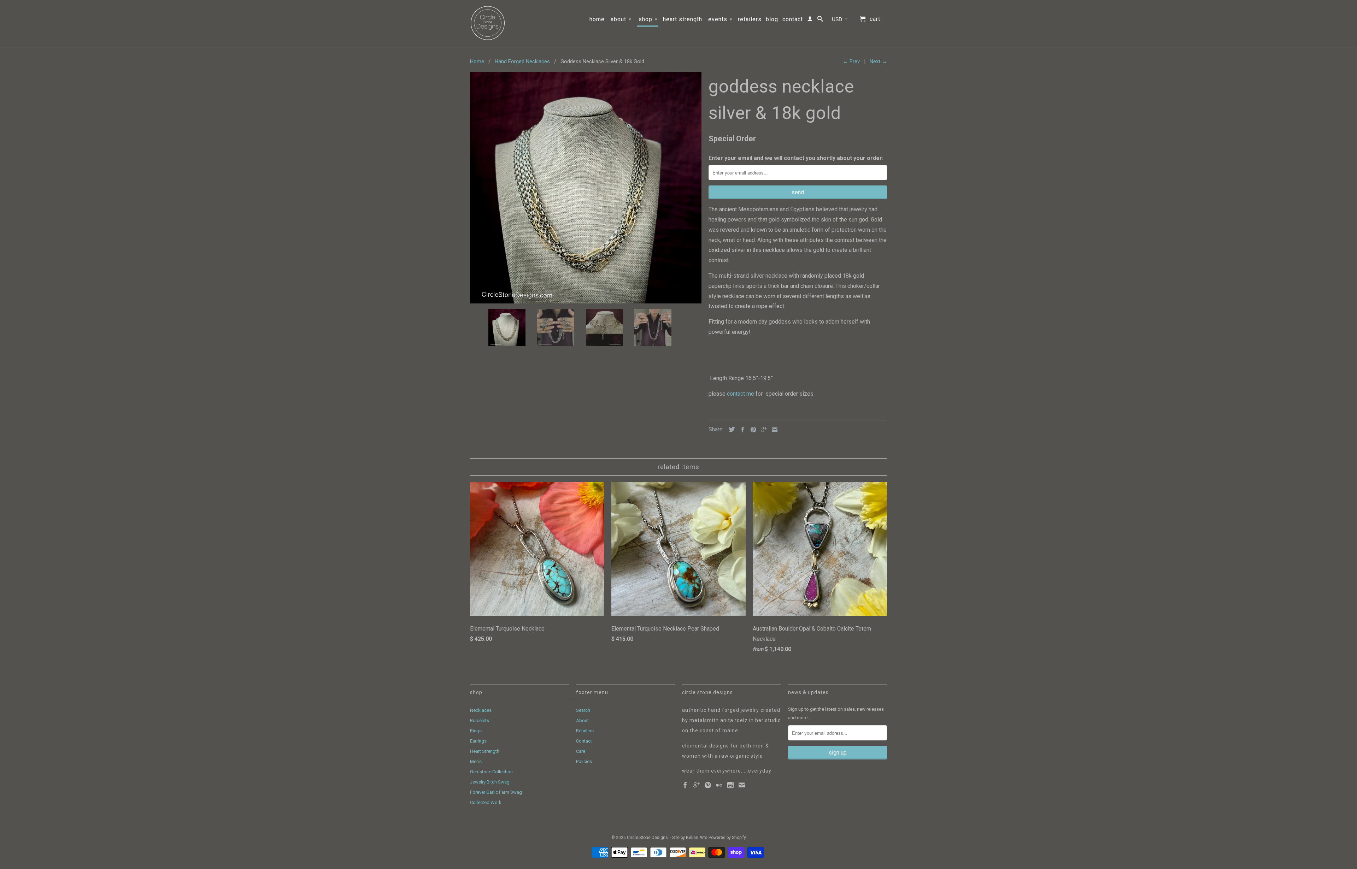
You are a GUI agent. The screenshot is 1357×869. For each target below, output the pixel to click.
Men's (476, 761)
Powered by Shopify (727, 837)
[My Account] (810, 20)
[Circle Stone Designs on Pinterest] (708, 785)
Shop (648, 19)
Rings (476, 730)
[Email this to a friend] (772, 429)
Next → (878, 61)
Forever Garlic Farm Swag (496, 792)
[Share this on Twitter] (730, 429)
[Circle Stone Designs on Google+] (696, 785)
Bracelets (479, 720)
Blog (772, 19)
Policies (584, 761)
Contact (792, 19)
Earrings (478, 741)
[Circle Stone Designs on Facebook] (685, 785)
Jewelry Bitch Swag (490, 782)
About (621, 19)
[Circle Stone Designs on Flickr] (719, 785)
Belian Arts (696, 837)
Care (580, 751)
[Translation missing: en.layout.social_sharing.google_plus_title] (762, 429)
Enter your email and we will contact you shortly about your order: (796, 158)
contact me (741, 393)
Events (720, 19)
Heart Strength (682, 19)
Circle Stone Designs (647, 837)
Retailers (750, 19)
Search (583, 710)
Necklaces (481, 710)
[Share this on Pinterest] (751, 429)
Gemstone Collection (491, 771)
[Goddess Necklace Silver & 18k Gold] (585, 187)
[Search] (820, 20)
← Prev (851, 61)
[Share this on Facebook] (741, 429)
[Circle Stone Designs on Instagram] (730, 785)
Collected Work (485, 802)
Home (597, 19)
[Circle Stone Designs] (487, 23)
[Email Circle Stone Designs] (742, 785)
